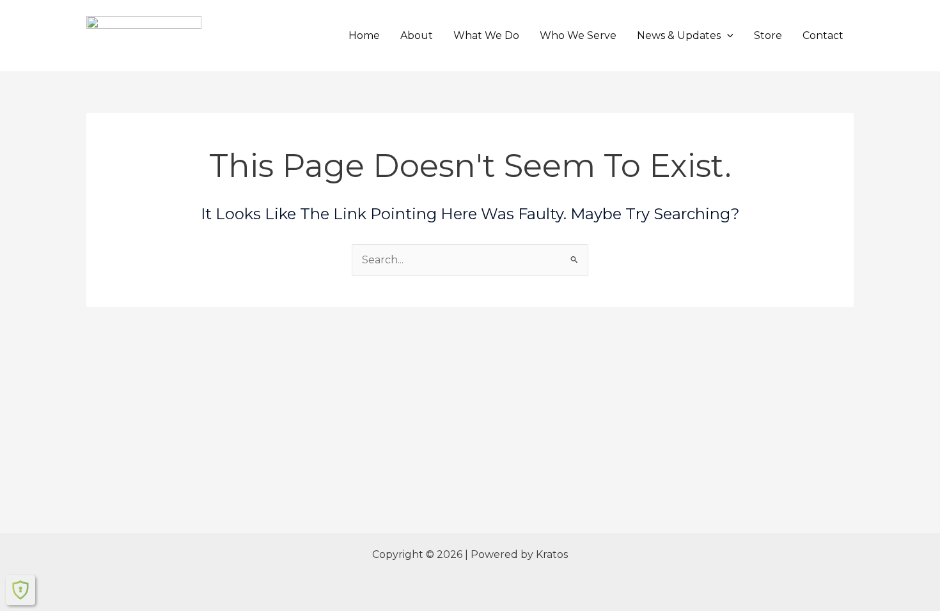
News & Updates (679, 35)
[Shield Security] (20, 590)
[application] (727, 35)
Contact (823, 35)
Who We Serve (578, 35)
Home (364, 35)
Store (768, 35)
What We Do (486, 35)
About (416, 35)
